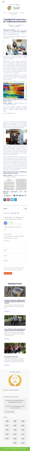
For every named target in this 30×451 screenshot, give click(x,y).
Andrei (9, 222)
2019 (15, 430)
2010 (15, 443)
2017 (23, 434)
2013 (15, 438)
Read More (7, 311)
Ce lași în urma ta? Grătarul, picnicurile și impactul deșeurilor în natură (15, 301)
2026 (23, 421)
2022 (15, 425)
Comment (7, 240)
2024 (7, 421)
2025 (15, 421)
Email (5, 255)
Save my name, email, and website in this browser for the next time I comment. (14, 269)
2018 (7, 430)
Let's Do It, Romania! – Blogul (16, 448)
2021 (7, 425)
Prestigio (11, 38)
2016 (15, 434)
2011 (23, 443)
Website (6, 260)
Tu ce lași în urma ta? (11, 357)
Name (6, 250)
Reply (5, 229)
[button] (12, 213)
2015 (7, 434)
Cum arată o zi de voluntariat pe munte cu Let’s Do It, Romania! (14, 329)
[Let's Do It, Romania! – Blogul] (13, 10)
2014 (23, 438)
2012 (7, 438)
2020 (23, 430)
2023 (23, 425)
